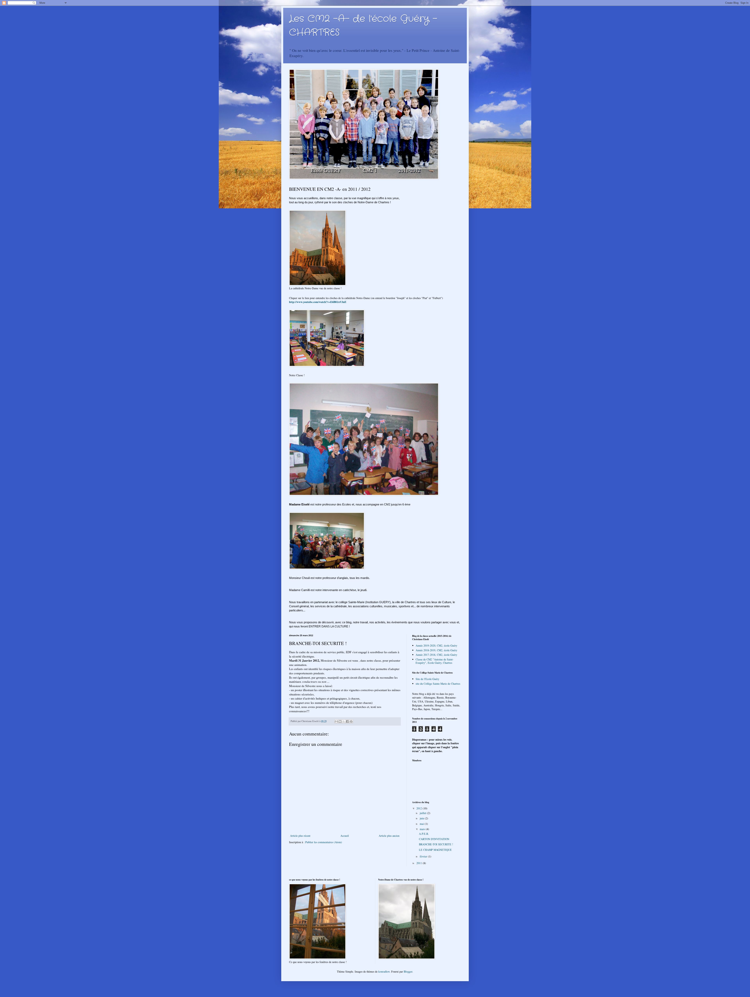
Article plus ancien (389, 836)
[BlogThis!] (340, 721)
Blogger (408, 971)
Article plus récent (300, 836)
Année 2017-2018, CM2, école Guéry (436, 655)
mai (422, 824)
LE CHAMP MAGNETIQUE (435, 850)
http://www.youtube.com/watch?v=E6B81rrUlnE (317, 302)
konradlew (384, 971)
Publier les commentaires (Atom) (323, 842)
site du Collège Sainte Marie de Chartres (438, 683)
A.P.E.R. (424, 834)
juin (422, 818)
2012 (419, 808)
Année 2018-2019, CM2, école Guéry (436, 650)
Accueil (344, 836)
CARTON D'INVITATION (434, 839)
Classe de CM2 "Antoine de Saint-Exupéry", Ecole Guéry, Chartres (435, 661)
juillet (423, 813)
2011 (419, 863)
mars (423, 829)
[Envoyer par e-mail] (336, 721)
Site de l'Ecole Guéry (427, 679)
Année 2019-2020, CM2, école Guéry (436, 645)
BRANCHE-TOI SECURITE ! (436, 844)
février (424, 856)
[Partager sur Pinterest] (351, 721)
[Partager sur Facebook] (347, 721)
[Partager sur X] (344, 721)
